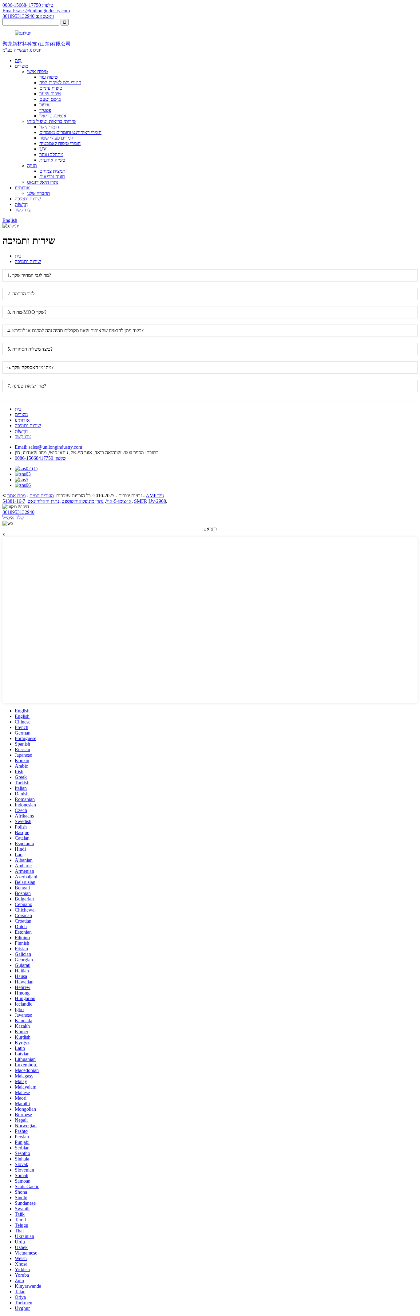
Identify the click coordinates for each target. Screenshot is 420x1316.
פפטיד (45, 110)
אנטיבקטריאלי (53, 115)
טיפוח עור (48, 77)
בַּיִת (18, 60)
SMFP (140, 501)
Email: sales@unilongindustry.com (36, 10)
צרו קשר (23, 209)
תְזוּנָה (32, 165)
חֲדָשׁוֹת (21, 204)
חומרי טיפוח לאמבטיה (60, 143)
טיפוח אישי (37, 71)
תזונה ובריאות (52, 176)
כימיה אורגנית (52, 160)
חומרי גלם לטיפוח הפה (60, 82)
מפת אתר (16, 495)
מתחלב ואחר (51, 154)
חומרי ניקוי (49, 126)
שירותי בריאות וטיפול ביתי (51, 121)
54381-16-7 (13, 501)
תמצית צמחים (52, 171)
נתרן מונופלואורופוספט (82, 501)
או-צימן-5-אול (119, 501)
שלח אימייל (13, 517)
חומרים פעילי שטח (56, 137)
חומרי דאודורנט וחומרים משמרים (70, 132)
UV (43, 149)
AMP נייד (155, 495)
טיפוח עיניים (50, 88)
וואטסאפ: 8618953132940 (28, 16)
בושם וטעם (50, 99)
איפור (44, 104)
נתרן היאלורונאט (42, 182)
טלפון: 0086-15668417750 (27, 5)
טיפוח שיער (50, 93)
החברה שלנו (38, 193)
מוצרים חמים (42, 495)
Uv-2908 (157, 501)
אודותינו (22, 187)
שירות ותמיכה (28, 198)
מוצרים (21, 66)
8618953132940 (18, 512)
